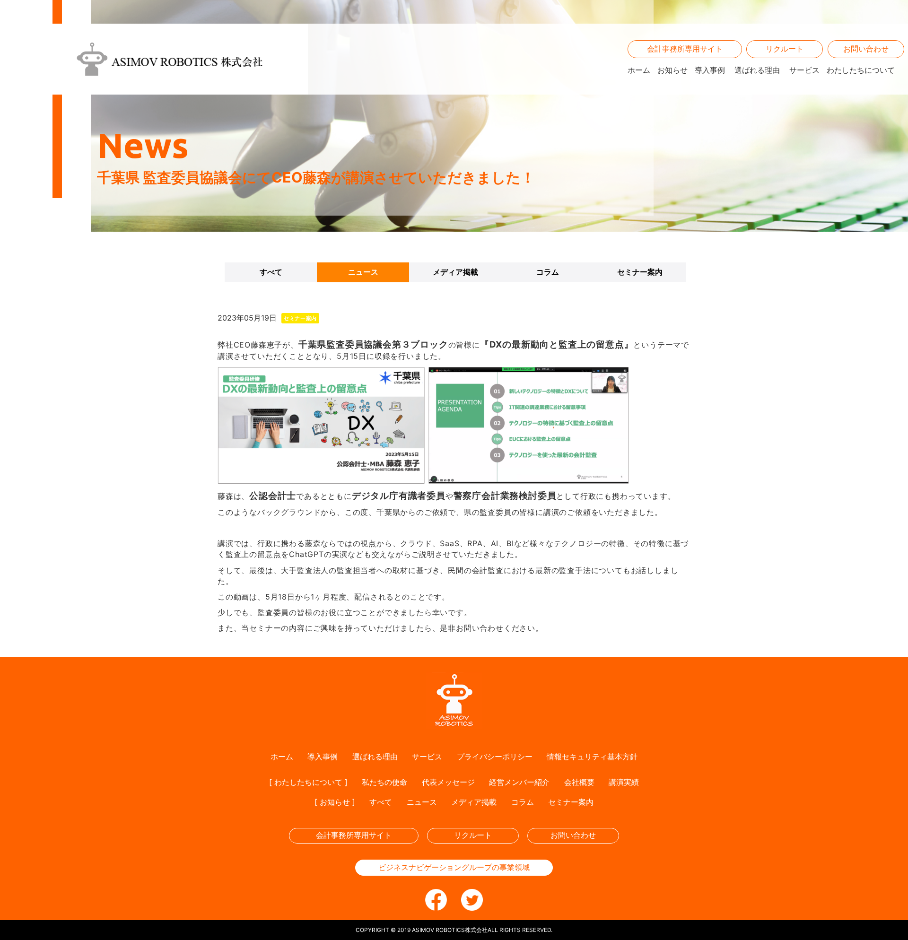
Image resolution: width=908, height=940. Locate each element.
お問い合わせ (866, 48)
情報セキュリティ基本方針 (592, 756)
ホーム (639, 70)
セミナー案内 (640, 272)
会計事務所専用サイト (685, 48)
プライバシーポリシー (495, 756)
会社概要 (579, 782)
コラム (547, 272)
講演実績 (624, 782)
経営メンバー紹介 (519, 782)
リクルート (784, 48)
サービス (804, 70)
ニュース (363, 272)
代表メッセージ (448, 782)
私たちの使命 (384, 782)
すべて (271, 272)
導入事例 (710, 70)
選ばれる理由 (757, 70)
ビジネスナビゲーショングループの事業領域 (454, 867)
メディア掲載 (455, 272)
